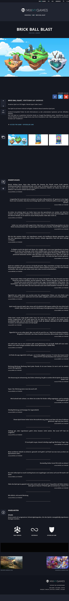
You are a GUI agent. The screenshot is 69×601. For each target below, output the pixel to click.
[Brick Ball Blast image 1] (18, 145)
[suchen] (63, 1)
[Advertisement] (34, 83)
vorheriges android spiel (61, 570)
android (58, 1)
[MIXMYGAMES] (34, 13)
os (52, 1)
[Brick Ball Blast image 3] (58, 145)
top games (57, 587)
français (42, 589)
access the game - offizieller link (22, 124)
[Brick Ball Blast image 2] (38, 145)
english (47, 589)
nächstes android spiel (7, 570)
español (58, 589)
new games (52, 587)
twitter (63, 587)
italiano (63, 589)
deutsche (52, 589)
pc (48, 1)
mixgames (42, 1)
